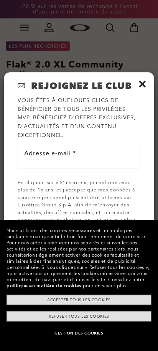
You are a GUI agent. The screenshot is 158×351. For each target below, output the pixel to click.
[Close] (142, 84)
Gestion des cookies (78, 333)
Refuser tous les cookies (79, 316)
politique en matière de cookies (44, 286)
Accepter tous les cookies (79, 300)
